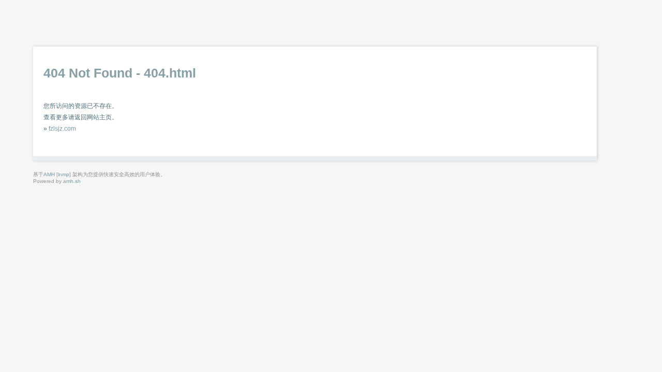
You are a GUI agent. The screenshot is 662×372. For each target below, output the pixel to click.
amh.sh (72, 181)
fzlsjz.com (62, 128)
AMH (49, 174)
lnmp (63, 174)
